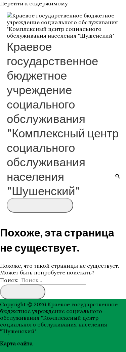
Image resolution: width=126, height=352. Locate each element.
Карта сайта (16, 343)
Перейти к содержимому (34, 3)
